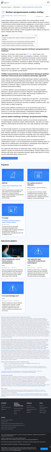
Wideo (15, 411)
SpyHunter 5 (29, 405)
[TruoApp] (13, 210)
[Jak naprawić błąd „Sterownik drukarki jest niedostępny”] (38, 251)
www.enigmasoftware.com (15, 363)
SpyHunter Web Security (6, 407)
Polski (45, 2)
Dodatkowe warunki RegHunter (7, 435)
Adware (4, 222)
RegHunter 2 (3, 409)
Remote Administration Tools (14, 185)
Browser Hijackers (41, 187)
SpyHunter (3, 405)
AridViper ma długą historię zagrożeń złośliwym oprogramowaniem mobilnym (18, 38)
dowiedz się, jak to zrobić (41, 348)
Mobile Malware (16, 7)
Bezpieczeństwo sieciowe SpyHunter (32, 410)
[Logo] (5, 2)
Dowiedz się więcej (17, 450)
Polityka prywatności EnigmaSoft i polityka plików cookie (12, 423)
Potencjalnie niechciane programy (11, 220)
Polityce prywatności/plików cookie (7, 348)
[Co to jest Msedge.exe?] (13, 288)
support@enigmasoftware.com (6, 372)
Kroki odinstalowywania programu (11, 434)
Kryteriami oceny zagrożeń (25, 395)
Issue (3, 265)
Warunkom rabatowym (18, 348)
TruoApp (5, 218)
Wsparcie (29, 403)
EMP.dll (4, 183)
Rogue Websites (31, 187)
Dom (2, 434)
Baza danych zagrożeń (6, 7)
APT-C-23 (29, 54)
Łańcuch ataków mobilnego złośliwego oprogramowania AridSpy (18, 45)
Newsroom (41, 405)
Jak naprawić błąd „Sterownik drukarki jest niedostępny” (36, 261)
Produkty (3, 403)
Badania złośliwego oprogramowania (18, 404)
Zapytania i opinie (42, 410)
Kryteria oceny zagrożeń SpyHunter (25, 434)
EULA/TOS (46, 347)
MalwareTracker (17, 410)
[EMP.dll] (13, 175)
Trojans (4, 185)
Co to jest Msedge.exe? (10, 296)
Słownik (15, 413)
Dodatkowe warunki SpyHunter (39, 434)
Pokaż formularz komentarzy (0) (9, 158)
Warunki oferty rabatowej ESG (7, 429)
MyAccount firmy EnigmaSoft (30, 372)
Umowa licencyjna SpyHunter (7, 419)
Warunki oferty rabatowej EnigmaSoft (8, 427)
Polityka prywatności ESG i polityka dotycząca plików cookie (13, 425)
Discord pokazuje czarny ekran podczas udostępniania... (11, 261)
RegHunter (29, 412)
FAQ (11, 337)
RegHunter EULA (4, 421)
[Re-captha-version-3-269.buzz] (38, 175)
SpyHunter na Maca (31, 407)
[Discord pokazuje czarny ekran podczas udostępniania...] (13, 251)
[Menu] (48, 2)
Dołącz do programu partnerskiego (43, 408)
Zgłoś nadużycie (42, 412)
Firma (41, 403)
